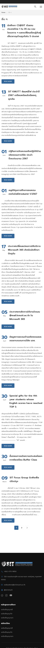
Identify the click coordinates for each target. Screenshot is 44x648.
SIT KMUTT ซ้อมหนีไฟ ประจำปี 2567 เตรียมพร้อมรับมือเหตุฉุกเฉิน (24, 95)
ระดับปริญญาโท (6, 613)
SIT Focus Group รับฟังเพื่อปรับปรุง (24, 479)
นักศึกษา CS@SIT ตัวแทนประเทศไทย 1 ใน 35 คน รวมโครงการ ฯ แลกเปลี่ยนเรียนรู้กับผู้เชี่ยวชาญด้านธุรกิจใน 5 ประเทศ (24, 31)
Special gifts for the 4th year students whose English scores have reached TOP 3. (25, 401)
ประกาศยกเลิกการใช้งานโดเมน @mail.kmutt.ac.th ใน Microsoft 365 (24, 315)
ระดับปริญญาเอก (7, 618)
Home (3, 12)
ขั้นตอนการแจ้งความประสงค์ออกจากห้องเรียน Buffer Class (25, 457)
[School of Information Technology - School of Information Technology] (9, 6)
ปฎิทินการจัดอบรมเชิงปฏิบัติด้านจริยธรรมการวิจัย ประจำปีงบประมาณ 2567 (25, 154)
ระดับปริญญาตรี (7, 609)
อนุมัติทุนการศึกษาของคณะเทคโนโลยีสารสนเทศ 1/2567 (23, 192)
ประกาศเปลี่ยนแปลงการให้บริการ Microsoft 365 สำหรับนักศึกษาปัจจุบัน (24, 249)
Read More (8, 81)
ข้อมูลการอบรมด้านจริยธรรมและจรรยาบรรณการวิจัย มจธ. (25, 338)
